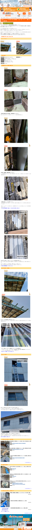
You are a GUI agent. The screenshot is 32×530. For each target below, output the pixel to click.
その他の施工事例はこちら (28, 462)
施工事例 (4, 17)
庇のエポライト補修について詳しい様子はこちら (8, 351)
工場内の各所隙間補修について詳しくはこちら (7, 265)
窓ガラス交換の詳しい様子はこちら (5, 436)
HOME (1, 17)
